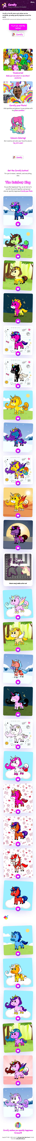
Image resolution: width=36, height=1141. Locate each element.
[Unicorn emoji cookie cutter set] (18, 567)
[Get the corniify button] (18, 157)
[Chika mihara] (18, 340)
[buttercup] (18, 733)
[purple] (18, 437)
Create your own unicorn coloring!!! (21, 918)
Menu (32, 2)
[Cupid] (18, 830)
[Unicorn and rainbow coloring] (18, 125)
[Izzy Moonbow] (18, 1037)
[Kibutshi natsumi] (18, 701)
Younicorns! (18, 72)
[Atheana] (18, 766)
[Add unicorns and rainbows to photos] (18, 92)
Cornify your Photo (26, 191)
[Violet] (18, 1102)
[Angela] (18, 469)
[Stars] (18, 307)
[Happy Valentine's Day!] (18, 798)
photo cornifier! (19, 110)
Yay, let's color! (18, 143)
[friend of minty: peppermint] (18, 863)
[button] (18, 35)
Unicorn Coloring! (18, 138)
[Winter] (18, 210)
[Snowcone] (18, 668)
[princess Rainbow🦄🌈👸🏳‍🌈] (18, 604)
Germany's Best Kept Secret (24, 1137)
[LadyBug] (18, 895)
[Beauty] (18, 275)
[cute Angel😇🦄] (18, 636)
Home (5, 10)
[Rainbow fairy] (18, 1069)
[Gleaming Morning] (18, 405)
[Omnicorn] (18, 372)
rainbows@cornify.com (20, 1138)
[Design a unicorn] (18, 60)
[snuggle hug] (18, 972)
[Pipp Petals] (18, 1005)
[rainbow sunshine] (18, 243)
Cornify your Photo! (18, 105)
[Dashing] (18, 534)
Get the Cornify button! (18, 170)
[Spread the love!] (18, 224)
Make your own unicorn (13, 76)
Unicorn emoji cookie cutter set (18, 583)
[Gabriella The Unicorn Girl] (18, 940)
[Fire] (18, 502)
